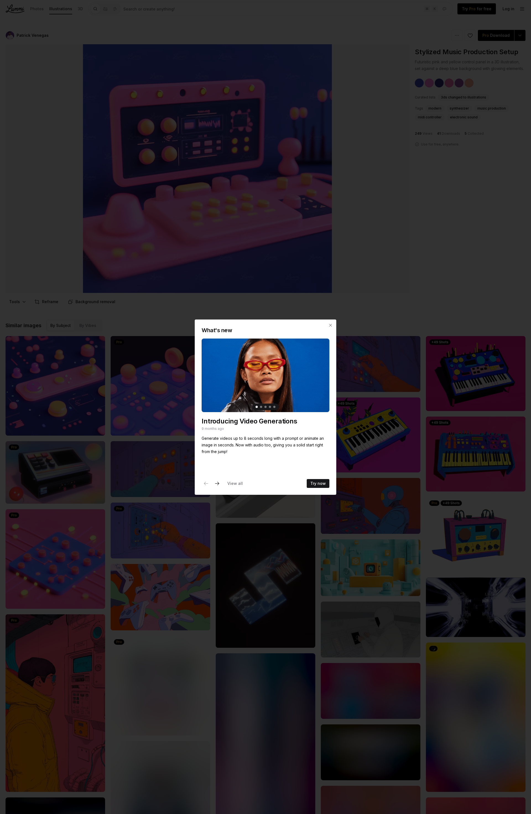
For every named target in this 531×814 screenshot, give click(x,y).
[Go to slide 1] (257, 406)
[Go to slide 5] (274, 406)
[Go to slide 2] (261, 406)
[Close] (330, 325)
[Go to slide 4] (270, 406)
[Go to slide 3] (265, 406)
